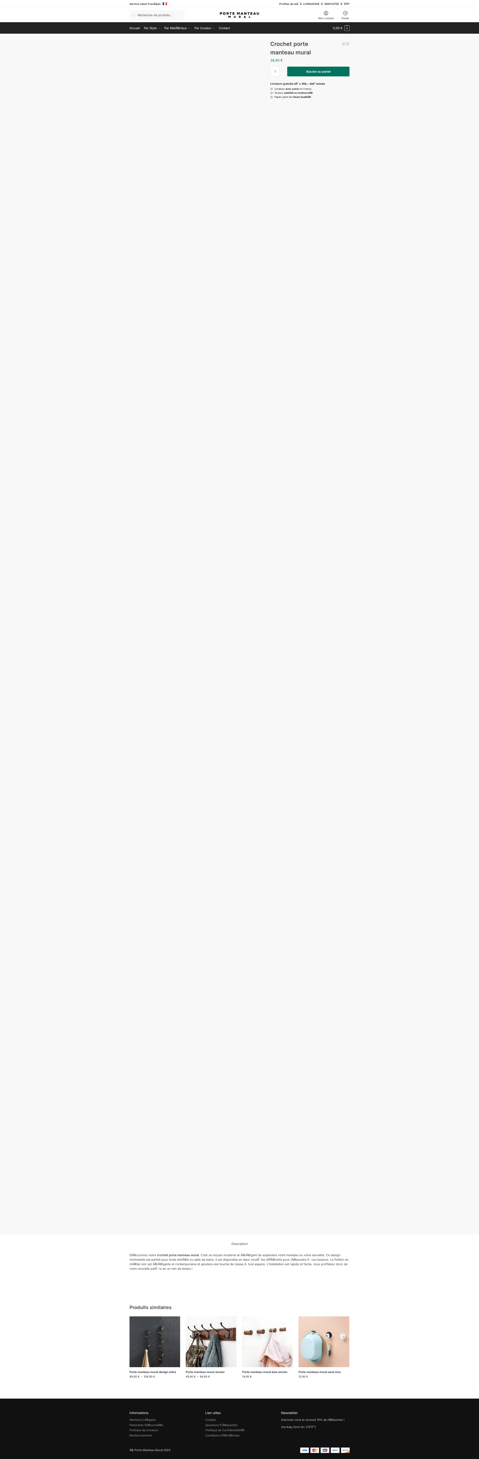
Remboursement (140, 1435)
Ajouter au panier (318, 71)
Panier (345, 18)
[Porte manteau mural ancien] (211, 1341)
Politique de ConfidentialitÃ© (224, 1430)
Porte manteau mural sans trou (320, 1372)
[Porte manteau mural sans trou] (324, 1341)
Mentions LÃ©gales (142, 1420)
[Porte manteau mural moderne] (344, 44)
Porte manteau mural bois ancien (264, 1372)
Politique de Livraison (143, 1430)
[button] (341, 28)
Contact (210, 1420)
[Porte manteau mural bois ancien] (267, 1341)
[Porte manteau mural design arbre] (154, 1341)
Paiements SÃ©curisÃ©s (146, 1425)
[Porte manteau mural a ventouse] (348, 44)
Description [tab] (240, 1244)
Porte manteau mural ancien (205, 1372)
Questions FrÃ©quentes (221, 1425)
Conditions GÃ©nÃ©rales (222, 1435)
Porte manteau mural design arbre (152, 1372)
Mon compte (326, 18)
